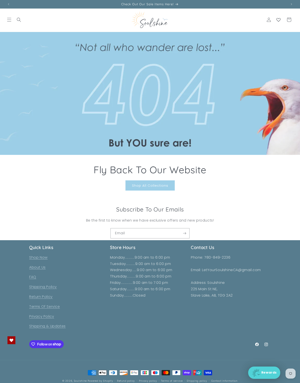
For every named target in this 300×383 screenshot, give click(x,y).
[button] (9, 20)
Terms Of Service (44, 306)
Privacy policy (148, 380)
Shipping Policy (43, 287)
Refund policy (126, 380)
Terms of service (172, 380)
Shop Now (38, 257)
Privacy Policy (41, 316)
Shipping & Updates (47, 326)
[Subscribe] (184, 233)
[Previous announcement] (8, 4)
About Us (37, 267)
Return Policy (41, 296)
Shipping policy (197, 380)
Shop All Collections (150, 185)
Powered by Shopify (100, 381)
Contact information (224, 380)
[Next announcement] (291, 4)
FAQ (32, 277)
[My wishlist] (278, 20)
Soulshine (81, 381)
